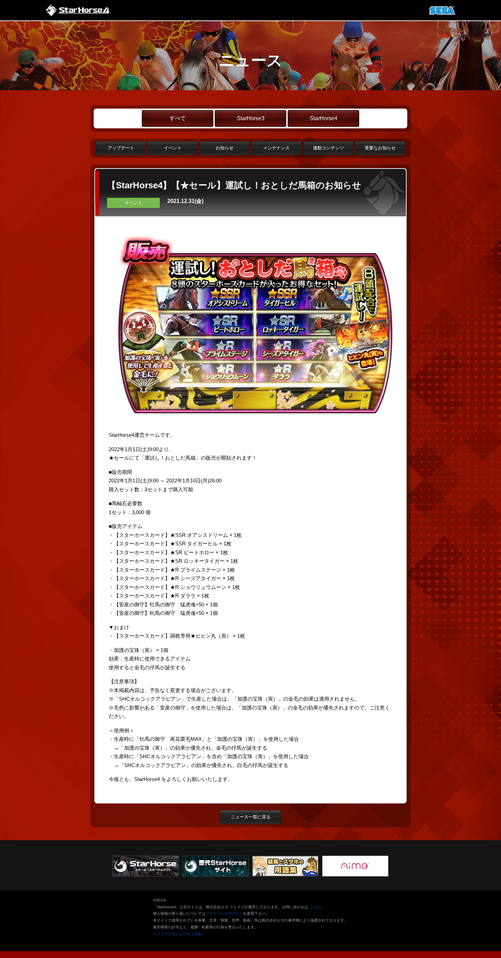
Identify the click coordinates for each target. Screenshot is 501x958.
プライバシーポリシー (224, 913)
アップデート (121, 147)
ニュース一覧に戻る (251, 816)
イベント (173, 147)
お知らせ (224, 147)
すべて (177, 118)
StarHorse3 (250, 118)
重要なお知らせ (380, 147)
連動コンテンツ (328, 147)
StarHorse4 (323, 118)
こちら (314, 907)
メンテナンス (276, 147)
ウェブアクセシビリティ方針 (177, 934)
